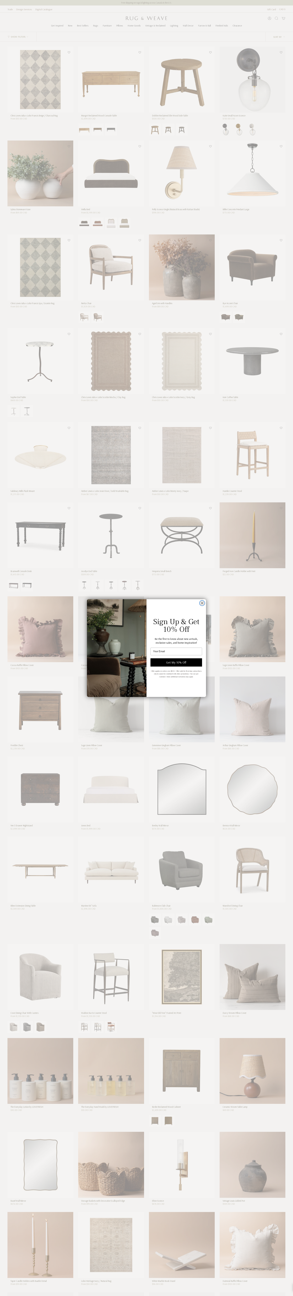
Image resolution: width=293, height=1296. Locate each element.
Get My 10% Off (176, 662)
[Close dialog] (202, 603)
